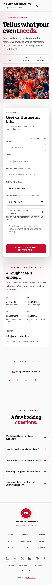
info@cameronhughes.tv (19, 336)
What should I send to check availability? (26, 437)
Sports (10, 541)
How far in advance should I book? (26, 449)
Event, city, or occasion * (19, 169)
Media (41, 541)
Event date (22, 196)
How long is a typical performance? (26, 471)
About (10, 548)
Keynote (41, 535)
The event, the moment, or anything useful (24, 218)
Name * (9, 141)
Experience (26, 535)
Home (10, 535)
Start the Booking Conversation (26, 249)
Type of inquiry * (14, 182)
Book (26, 548)
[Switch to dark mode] (37, 6)
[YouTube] (34, 380)
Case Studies (26, 541)
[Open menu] (45, 6)
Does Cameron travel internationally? (26, 460)
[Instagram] (9, 380)
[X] (22, 558)
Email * (9, 155)
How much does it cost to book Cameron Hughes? (26, 483)
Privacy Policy (26, 570)
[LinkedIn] (26, 380)
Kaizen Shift (31, 577)
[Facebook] (17, 380)
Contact (41, 548)
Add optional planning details (21, 212)
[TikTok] (43, 380)
